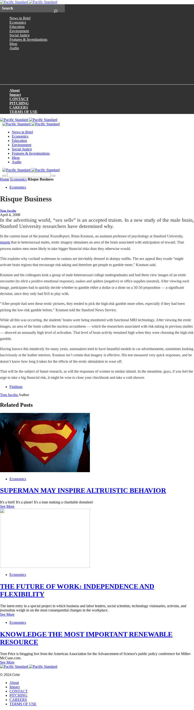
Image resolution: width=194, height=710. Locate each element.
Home (4, 179)
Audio (14, 48)
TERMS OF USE (23, 112)
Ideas (13, 44)
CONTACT (19, 99)
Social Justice (19, 35)
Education (17, 27)
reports (5, 242)
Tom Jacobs (8, 211)
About (14, 90)
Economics (17, 22)
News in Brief (20, 18)
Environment (19, 31)
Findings (15, 387)
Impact (15, 95)
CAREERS (18, 107)
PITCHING (19, 103)
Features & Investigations (28, 39)
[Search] (55, 8)
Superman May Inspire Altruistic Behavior (83, 490)
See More (7, 506)
